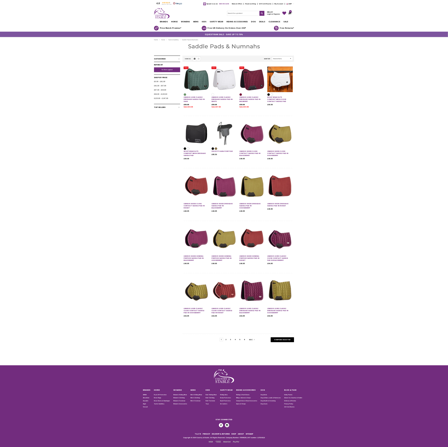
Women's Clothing (179, 397)
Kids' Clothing (210, 397)
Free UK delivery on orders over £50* (227, 28)
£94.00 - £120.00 (160, 94)
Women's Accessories (180, 404)
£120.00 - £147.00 (161, 98)
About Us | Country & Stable (293, 397)
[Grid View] (195, 59)
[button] (168, 4)
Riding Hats (224, 394)
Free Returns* (287, 28)
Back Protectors (225, 400)
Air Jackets (223, 404)
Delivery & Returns (290, 400)
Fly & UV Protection (160, 394)
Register (277, 14)
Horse (163, 40)
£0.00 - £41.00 (159, 81)
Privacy (206, 434)
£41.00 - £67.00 (160, 86)
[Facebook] (221, 425)
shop (233, 434)
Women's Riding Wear (180, 394)
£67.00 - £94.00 (160, 90)
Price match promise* (170, 28)
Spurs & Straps (241, 404)
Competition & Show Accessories (246, 400)
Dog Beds (264, 394)
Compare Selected (282, 340)
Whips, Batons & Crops (243, 397)
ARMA (145, 394)
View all (145, 407)
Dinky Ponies (288, 394)
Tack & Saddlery (173, 40)
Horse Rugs (157, 397)
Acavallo (145, 400)
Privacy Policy (288, 404)
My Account (278, 4)
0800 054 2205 (224, 4)
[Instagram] (227, 425)
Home (156, 40)
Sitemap (249, 434)
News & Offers (237, 4)
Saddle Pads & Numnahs (190, 40)
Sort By (267, 59)
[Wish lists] (284, 13)
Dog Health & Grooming (268, 400)
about (241, 434)
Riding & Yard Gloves (243, 394)
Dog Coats (264, 404)
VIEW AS (188, 59)
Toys (207, 404)
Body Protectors (225, 397)
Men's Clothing (195, 397)
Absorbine (146, 397)
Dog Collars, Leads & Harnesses (271, 397)
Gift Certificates (265, 4)
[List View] (199, 59)
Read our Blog (250, 4)
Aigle (144, 404)
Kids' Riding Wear (211, 394)
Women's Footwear (179, 400)
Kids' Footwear (210, 400)
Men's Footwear (195, 400)
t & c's (198, 434)
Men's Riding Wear (196, 394)
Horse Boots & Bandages (162, 400)
